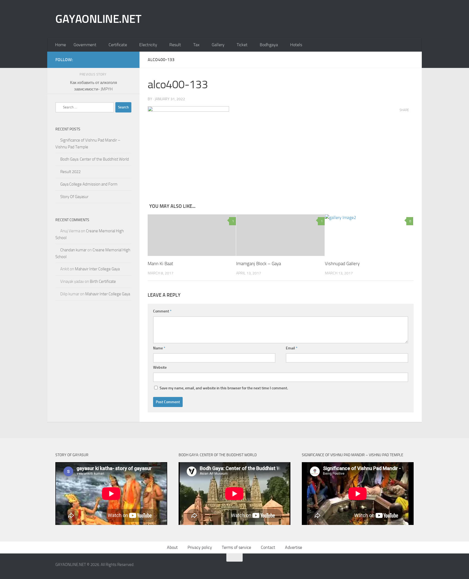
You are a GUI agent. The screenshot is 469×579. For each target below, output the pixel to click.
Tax (196, 44)
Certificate (118, 44)
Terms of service (236, 547)
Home (60, 44)
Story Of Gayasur (74, 196)
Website (160, 367)
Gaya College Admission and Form (89, 184)
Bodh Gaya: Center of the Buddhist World (94, 159)
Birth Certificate (103, 281)
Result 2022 (70, 171)
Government (85, 44)
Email (291, 348)
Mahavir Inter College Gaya (97, 269)
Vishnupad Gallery (342, 263)
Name (159, 348)
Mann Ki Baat (160, 263)
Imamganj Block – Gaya (258, 263)
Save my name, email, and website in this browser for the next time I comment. (224, 388)
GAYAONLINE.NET (98, 19)
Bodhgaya (269, 44)
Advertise (293, 547)
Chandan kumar (73, 250)
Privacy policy (200, 547)
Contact (268, 547)
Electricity (148, 44)
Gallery (218, 44)
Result (175, 44)
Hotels (296, 44)
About (172, 547)
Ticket (242, 44)
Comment (162, 311)
